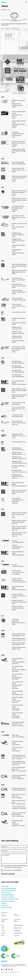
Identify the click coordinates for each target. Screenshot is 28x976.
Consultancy (17, 930)
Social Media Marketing (7, 895)
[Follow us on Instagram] (11, 969)
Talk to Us (16, 935)
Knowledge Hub (18, 933)
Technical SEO (5, 886)
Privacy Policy (6, 972)
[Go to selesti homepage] (3, 2)
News (2, 935)
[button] (26, 2)
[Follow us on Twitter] (6, 969)
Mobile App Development (8, 901)
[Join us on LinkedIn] (1, 969)
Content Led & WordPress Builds (9, 899)
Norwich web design (6, 907)
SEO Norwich (4, 905)
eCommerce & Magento (7, 897)
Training (3, 903)
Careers (3, 930)
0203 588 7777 (4, 915)
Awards (3, 933)
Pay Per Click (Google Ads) (8, 890)
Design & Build (17, 928)
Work (2, 928)
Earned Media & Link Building (8, 888)
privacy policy (17, 870)
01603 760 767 (17, 915)
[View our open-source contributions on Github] (9, 969)
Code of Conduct (12, 972)
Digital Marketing (18, 925)
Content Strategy (6, 893)
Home (2, 925)
